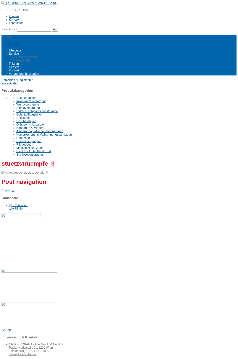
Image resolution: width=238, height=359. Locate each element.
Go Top (6, 330)
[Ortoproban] (29, 3)
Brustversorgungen (28, 141)
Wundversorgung (27, 104)
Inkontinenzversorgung (31, 101)
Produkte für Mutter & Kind (33, 151)
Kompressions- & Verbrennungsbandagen (44, 134)
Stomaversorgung (28, 107)
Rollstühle (23, 117)
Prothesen (23, 137)
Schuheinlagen (26, 121)
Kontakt (14, 19)
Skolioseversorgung (29, 154)
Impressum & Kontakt (19, 337)
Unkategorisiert (26, 97)
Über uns (15, 50)
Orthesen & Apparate (30, 124)
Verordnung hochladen (24, 73)
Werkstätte (23, 60)
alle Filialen (16, 208)
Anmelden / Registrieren (17, 80)
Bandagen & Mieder (29, 127)
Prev (4, 190)
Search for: (8, 29)
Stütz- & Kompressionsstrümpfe (37, 111)
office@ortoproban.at (22, 354)
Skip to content (11, 44)
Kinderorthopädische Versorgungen (39, 131)
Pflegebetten (24, 144)
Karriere (14, 67)
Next (11, 190)
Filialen (14, 16)
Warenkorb (9, 83)
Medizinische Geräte (30, 147)
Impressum (16, 22)
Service (14, 53)
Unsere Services (27, 57)
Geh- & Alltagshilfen (29, 114)
